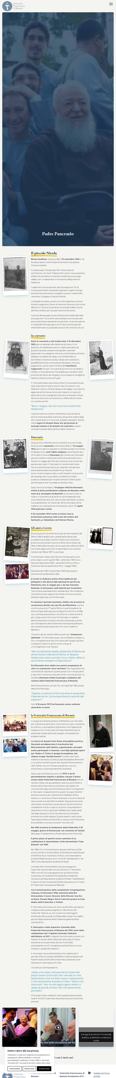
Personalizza (14, 1069)
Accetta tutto (44, 1069)
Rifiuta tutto (29, 1069)
